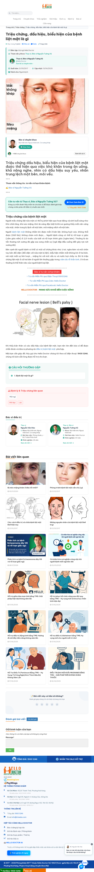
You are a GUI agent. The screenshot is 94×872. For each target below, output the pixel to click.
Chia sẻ (26, 44)
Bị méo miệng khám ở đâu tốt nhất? (23, 488)
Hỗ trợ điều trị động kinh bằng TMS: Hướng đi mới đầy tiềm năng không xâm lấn (26, 637)
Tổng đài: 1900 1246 (77, 208)
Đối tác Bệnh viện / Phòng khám (19, 831)
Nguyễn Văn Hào (28, 428)
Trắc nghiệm (42, 19)
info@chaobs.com (19, 817)
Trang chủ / (10, 27)
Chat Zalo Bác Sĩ (76, 202)
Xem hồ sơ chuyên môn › (24, 63)
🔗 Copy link (42, 44)
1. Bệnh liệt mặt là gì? (23, 376)
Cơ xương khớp (35, 432)
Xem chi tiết (25, 443)
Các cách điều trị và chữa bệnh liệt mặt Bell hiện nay (24, 523)
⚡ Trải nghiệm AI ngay (19, 853)
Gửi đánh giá (32, 719)
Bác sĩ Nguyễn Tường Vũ (20, 187)
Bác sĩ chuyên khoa (28, 140)
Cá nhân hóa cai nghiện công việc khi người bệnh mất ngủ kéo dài (66, 560)
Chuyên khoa (29, 19)
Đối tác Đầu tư (12, 839)
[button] (81, 867)
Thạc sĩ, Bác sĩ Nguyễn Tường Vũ (38, 54)
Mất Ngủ (12, 402)
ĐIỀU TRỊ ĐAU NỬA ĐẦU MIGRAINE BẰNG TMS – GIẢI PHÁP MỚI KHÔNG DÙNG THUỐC (67, 675)
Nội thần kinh (31, 430)
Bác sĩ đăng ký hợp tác (16, 828)
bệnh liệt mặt (18, 232)
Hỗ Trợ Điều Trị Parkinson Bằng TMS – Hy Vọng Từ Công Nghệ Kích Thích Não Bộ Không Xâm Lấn (25, 675)
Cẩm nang (47, 23)
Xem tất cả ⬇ (80, 153)
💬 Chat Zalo (25, 147)
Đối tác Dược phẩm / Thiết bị (18, 835)
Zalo (35, 44)
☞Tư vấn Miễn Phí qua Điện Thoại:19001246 (47, 276)
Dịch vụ (62, 19)
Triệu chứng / (20, 27)
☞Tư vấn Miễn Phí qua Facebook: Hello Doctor (47, 285)
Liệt (20, 402)
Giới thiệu (53, 19)
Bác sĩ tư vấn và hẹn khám (47, 272)
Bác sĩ (78, 19)
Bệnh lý (71, 19)
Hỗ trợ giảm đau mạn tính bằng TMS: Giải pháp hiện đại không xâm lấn (25, 597)
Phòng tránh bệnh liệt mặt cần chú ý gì (66, 488)
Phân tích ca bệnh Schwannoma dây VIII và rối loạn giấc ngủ (25, 560)
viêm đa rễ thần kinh (69, 259)
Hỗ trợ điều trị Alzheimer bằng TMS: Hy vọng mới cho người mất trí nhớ (66, 637)
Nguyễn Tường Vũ (70, 428)
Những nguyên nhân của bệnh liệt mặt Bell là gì (68, 523)
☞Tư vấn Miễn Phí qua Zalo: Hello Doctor (47, 281)
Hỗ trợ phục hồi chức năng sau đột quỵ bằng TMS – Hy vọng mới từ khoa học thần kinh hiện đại (68, 598)
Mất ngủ (13, 397)
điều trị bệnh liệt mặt (45, 349)
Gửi (10, 750)
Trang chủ (17, 19)
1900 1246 (19, 813)
